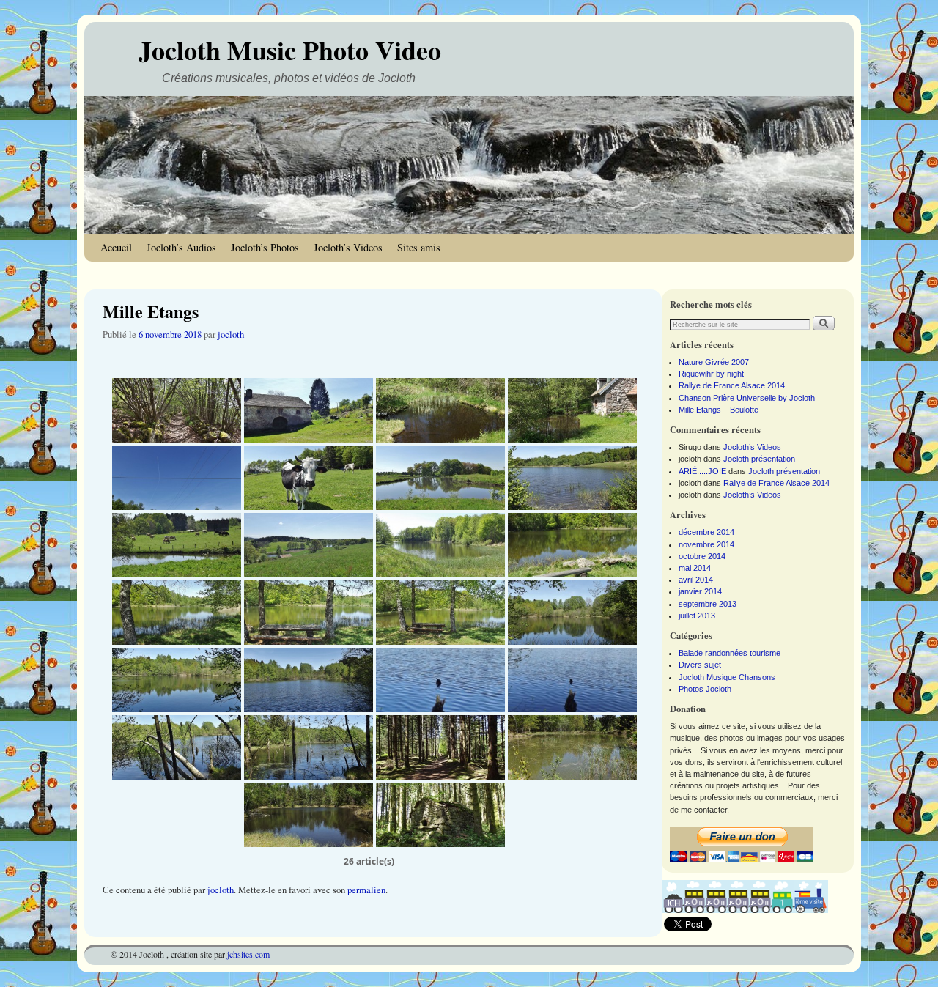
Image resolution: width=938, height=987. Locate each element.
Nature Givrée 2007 (714, 362)
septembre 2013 (707, 603)
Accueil (116, 247)
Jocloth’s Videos (348, 247)
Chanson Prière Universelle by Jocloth (747, 397)
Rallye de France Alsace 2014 (732, 385)
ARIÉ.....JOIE (702, 471)
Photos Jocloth (705, 688)
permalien (366, 890)
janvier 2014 (700, 591)
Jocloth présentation (759, 458)
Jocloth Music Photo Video (290, 50)
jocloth (231, 334)
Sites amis (418, 247)
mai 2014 (695, 567)
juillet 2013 (697, 615)
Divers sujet (700, 664)
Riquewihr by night (711, 373)
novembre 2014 (706, 544)
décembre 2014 (706, 532)
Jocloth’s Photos (265, 247)
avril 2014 (696, 579)
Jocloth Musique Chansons (727, 677)
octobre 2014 (702, 556)
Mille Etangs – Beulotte (718, 409)
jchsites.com (248, 954)
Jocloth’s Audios (181, 247)
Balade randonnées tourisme (729, 652)
